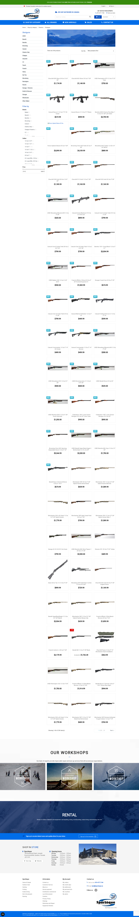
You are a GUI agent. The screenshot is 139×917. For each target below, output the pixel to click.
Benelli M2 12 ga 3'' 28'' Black (81, 650)
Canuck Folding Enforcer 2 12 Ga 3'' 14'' (105, 314)
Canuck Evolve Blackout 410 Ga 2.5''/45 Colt (81, 213)
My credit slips (67, 885)
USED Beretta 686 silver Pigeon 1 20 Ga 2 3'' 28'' (81, 550)
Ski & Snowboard (27, 894)
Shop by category (32, 22)
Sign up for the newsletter (88, 836)
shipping (38, 915)
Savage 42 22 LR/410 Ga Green (57, 549)
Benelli (24, 39)
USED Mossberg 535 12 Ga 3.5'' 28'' (57, 381)
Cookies (45, 896)
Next (112, 730)
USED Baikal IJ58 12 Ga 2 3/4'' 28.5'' (58, 281)
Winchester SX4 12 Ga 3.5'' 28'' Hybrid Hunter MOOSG (105, 482)
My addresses (67, 887)
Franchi (24, 68)
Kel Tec (24, 75)
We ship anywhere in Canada (68, 12)
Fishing (24, 889)
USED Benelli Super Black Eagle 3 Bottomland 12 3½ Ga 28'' (81, 449)
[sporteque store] (97, 854)
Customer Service (48, 885)
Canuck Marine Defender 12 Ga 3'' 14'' (81, 314)
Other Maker (25, 101)
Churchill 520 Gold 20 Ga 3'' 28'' (104, 179)
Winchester (25, 97)
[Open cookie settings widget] (3, 914)
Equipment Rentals (48, 905)
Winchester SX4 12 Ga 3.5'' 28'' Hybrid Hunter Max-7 (105, 516)
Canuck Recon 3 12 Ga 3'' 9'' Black (81, 112)
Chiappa (24, 55)
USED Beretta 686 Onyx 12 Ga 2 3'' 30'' (105, 449)
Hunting (24, 887)
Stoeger (24, 94)
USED (24, 36)
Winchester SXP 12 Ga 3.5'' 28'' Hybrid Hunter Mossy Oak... (81, 617)
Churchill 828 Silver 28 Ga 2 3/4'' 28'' (58, 79)
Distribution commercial (49, 892)
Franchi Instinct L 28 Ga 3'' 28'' (58, 650)
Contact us (46, 882)
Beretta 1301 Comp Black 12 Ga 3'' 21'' (104, 247)
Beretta (24, 42)
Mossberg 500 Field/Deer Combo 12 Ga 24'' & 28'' (81, 583)
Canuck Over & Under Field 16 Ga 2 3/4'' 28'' (81, 247)
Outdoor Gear (26, 885)
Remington (25, 81)
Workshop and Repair (49, 903)
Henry (24, 72)
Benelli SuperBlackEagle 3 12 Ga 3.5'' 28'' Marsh (58, 617)
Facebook (96, 890)
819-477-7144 (100, 13)
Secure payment (47, 889)
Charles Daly (26, 52)
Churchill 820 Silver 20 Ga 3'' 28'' (81, 78)
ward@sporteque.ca (97, 886)
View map (28, 861)
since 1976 (57, 913)
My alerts (65, 894)
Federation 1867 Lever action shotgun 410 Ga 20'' (105, 415)
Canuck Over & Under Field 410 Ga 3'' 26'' (105, 213)
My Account (66, 879)
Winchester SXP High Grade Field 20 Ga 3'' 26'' (81, 516)
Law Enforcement (47, 894)
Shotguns (26, 32)
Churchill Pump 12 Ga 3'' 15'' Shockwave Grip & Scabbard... (104, 650)
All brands (52, 22)
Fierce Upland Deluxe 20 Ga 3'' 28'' (58, 145)
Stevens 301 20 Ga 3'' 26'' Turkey (105, 549)
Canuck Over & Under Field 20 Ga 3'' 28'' (58, 314)
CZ (23, 62)
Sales (89, 22)
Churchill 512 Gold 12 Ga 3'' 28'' (81, 179)
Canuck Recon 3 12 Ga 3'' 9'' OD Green (58, 112)
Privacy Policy (47, 898)
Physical (24, 915)
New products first (101, 51)
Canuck (24, 49)
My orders (65, 882)
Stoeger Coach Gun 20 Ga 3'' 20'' (104, 280)
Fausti (24, 65)
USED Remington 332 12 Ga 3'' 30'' (57, 683)
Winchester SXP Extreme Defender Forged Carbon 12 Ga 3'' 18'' (104, 718)
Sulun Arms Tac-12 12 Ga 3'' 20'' (57, 583)
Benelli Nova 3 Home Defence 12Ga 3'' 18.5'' (58, 482)
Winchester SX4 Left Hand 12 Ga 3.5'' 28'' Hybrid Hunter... (58, 516)
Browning (25, 46)
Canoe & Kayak (26, 882)
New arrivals (70, 22)
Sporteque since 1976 (111, 907)
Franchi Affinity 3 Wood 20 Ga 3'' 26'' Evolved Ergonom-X (81, 281)
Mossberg (25, 78)
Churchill (24, 58)
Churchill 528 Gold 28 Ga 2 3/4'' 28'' (57, 180)
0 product (105, 17)
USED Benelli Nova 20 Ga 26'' (104, 381)
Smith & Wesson (27, 91)
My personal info (67, 889)
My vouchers (66, 892)
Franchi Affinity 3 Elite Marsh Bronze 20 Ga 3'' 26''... (104, 617)
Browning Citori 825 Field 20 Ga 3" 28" (81, 146)
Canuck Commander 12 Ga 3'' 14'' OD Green (58, 348)
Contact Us (108, 22)
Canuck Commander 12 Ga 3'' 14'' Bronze (81, 348)
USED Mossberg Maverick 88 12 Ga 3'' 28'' (58, 213)
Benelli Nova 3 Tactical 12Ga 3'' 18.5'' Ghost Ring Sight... (105, 684)
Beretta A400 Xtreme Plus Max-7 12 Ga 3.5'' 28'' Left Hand (105, 112)
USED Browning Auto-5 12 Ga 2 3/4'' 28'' (81, 381)
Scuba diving (26, 892)
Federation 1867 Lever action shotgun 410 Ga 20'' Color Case (81, 415)
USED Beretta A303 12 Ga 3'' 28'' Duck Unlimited (58, 415)
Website (39, 861)
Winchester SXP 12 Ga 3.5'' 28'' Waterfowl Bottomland (81, 718)
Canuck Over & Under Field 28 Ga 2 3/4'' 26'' (57, 247)
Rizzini (24, 84)
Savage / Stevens (27, 88)
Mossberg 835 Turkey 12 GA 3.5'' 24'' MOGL (105, 146)
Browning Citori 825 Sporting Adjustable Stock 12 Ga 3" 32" (58, 449)
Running (24, 896)
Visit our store (111, 13)
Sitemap (45, 901)
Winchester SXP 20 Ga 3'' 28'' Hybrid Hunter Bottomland (81, 482)
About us (45, 887)
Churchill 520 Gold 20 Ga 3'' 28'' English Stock (104, 583)
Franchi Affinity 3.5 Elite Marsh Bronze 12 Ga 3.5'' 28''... (81, 684)
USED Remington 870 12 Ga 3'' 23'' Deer (105, 79)
